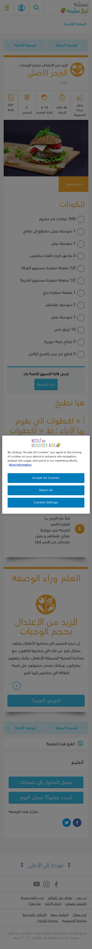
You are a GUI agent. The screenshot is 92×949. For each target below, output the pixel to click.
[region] (46, 474)
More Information (20, 465)
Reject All (46, 490)
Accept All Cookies (45, 478)
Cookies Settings (46, 502)
